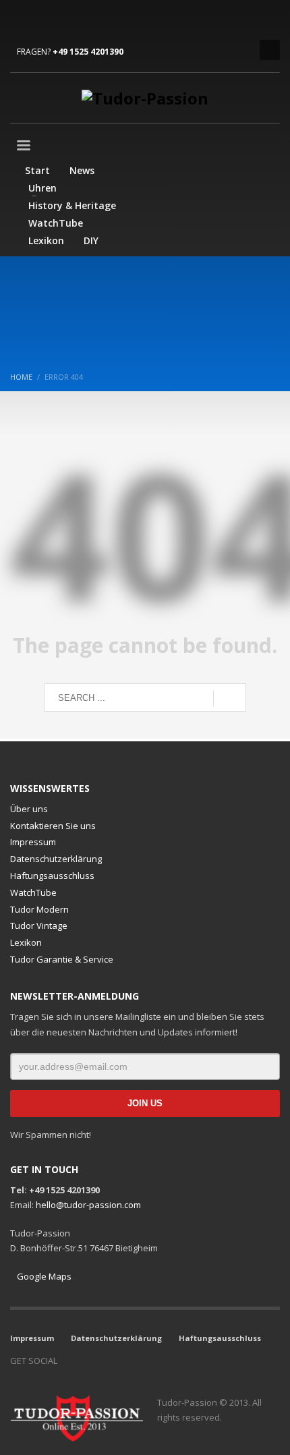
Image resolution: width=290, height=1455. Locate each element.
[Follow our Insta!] (88, 1360)
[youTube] (61, 20)
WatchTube (33, 892)
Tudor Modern (39, 909)
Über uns (29, 809)
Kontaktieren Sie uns (53, 826)
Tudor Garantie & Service (61, 959)
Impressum (33, 842)
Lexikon (26, 942)
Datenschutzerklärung (56, 859)
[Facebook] (20, 20)
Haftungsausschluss (52, 875)
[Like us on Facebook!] (67, 1360)
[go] (229, 698)
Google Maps (44, 1276)
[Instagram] (40, 20)
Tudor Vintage (38, 925)
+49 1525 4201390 (88, 51)
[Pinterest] (81, 20)
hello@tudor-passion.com (88, 1205)
